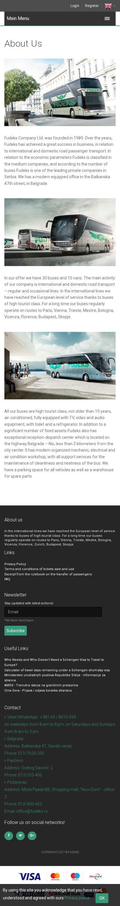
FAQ (7, 579)
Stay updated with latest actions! (28, 603)
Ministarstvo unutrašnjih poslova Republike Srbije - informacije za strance (54, 677)
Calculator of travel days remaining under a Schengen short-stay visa (57, 670)
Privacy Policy (15, 564)
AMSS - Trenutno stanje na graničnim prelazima (41, 685)
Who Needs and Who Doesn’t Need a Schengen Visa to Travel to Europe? (54, 662)
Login (74, 6)
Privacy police (77, 898)
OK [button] (102, 898)
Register (92, 6)
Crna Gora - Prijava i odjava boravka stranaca (38, 690)
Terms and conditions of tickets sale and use (39, 569)
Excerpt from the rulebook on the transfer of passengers (48, 574)
